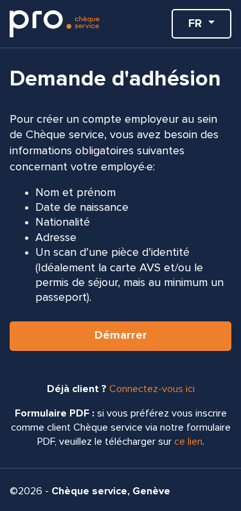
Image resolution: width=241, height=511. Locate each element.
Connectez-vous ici (152, 389)
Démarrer (120, 335)
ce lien (188, 441)
